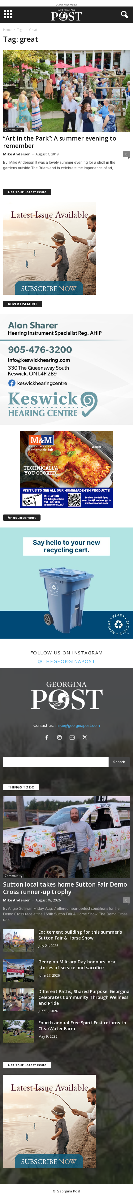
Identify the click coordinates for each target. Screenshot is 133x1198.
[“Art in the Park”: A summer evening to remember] (66, 91)
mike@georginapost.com (77, 725)
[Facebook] (48, 738)
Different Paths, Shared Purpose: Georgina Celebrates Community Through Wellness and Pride (84, 997)
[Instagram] (60, 738)
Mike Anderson (17, 154)
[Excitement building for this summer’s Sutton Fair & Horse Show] (18, 940)
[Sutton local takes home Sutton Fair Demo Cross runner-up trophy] (66, 837)
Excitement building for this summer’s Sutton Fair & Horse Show (80, 935)
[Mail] (73, 738)
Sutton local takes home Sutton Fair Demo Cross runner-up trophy (65, 888)
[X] (85, 738)
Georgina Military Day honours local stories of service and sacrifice (77, 964)
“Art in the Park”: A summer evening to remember (59, 142)
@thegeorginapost (67, 661)
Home (7, 30)
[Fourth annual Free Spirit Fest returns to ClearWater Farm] (18, 1031)
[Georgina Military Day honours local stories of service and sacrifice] (18, 970)
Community (13, 130)
